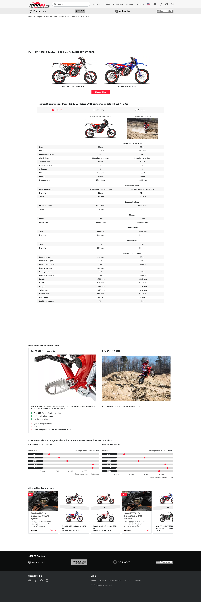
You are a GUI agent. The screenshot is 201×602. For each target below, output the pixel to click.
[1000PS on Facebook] (166, 4)
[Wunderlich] (37, 11)
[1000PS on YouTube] (155, 4)
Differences (142, 110)
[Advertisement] (100, 34)
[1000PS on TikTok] (161, 4)
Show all (58, 110)
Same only (100, 110)
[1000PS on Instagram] (172, 4)
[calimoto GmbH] (122, 11)
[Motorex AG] (165, 11)
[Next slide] (168, 512)
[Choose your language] (148, 4)
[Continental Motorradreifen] (80, 11)
